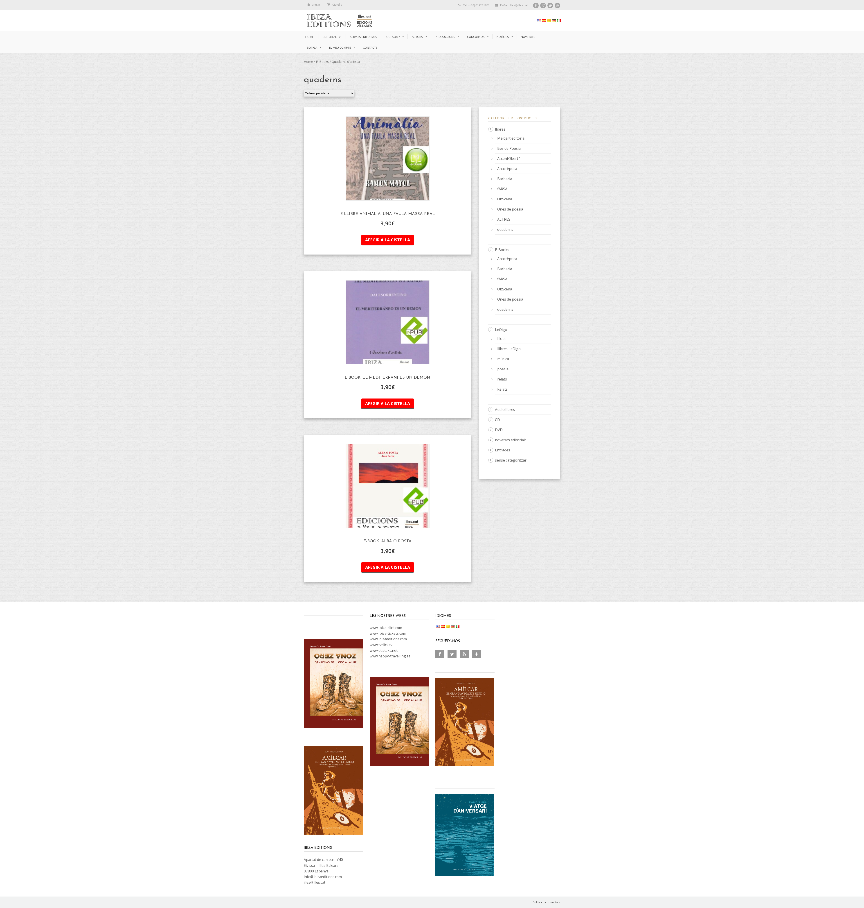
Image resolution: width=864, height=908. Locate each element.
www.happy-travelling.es (390, 656)
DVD (499, 429)
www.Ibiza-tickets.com (388, 633)
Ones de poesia (510, 209)
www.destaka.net (384, 650)
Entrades (502, 450)
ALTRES (503, 219)
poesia (502, 369)
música (503, 358)
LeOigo (501, 329)
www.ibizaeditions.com (388, 638)
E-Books (322, 61)
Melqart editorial (511, 138)
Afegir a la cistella (387, 239)
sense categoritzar (510, 460)
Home (309, 37)
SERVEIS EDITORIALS (363, 37)
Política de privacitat (546, 902)
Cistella (337, 4)
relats (502, 379)
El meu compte (340, 47)
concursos (476, 37)
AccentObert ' (508, 158)
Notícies (503, 37)
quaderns (505, 229)
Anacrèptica (507, 168)
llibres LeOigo (509, 348)
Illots (501, 338)
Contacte (370, 47)
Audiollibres (505, 409)
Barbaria (504, 178)
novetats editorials (510, 439)
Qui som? (393, 37)
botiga (312, 47)
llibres (500, 129)
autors (417, 37)
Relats (502, 389)
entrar (316, 4)
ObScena (504, 199)
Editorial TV (332, 37)
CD (497, 419)
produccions (445, 37)
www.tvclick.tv (381, 644)
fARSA (502, 188)
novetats (528, 37)
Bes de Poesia (509, 148)
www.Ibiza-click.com (386, 627)
